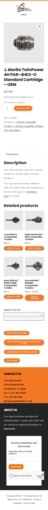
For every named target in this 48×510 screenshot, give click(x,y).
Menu (24, 14)
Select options (34, 298)
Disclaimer (11, 360)
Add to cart (23, 108)
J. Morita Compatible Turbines (29, 126)
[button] (40, 27)
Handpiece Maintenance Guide (21, 352)
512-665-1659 (16, 397)
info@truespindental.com (18, 401)
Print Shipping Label (16, 333)
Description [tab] (12, 154)
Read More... (10, 429)
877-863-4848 (18, 393)
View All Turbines (12, 130)
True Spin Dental (24, 7)
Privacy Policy (29, 503)
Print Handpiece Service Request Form (24, 342)
